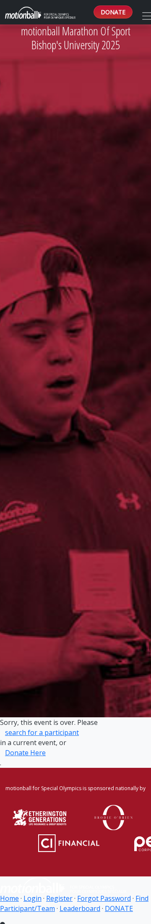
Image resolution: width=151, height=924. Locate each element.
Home (9, 898)
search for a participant (42, 732)
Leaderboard (80, 908)
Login (32, 898)
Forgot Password (104, 898)
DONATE (113, 12)
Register (59, 898)
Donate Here (25, 752)
